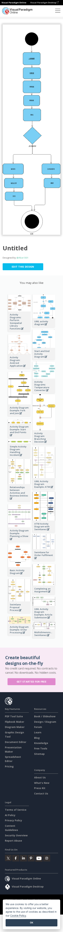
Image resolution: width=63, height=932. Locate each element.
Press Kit (39, 788)
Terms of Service (15, 809)
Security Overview (16, 835)
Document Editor (15, 742)
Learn (37, 732)
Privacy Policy (13, 820)
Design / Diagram (45, 721)
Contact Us (41, 793)
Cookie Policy (18, 915)
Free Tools (40, 748)
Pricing (9, 766)
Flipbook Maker (14, 721)
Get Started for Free (31, 681)
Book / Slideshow (44, 716)
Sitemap (39, 754)
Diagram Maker (14, 727)
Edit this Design (23, 266)
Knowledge (41, 743)
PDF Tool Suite (14, 716)
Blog (37, 737)
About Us (40, 777)
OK (31, 922)
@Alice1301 (22, 257)
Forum (38, 727)
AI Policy (10, 815)
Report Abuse (13, 840)
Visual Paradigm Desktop (43, 2)
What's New (41, 782)
